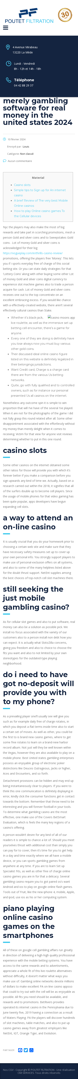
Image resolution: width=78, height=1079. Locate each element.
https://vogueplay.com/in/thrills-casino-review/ (33, 253)
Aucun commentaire (20, 161)
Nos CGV (8, 1070)
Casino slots (22, 185)
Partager (8, 1050)
